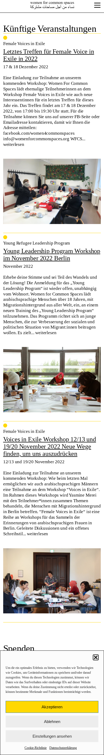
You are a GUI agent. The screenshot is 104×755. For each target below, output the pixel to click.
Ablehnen (52, 721)
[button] (95, 657)
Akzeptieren (52, 707)
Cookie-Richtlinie (36, 748)
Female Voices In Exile (52, 5)
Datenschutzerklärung (63, 748)
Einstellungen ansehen (52, 736)
